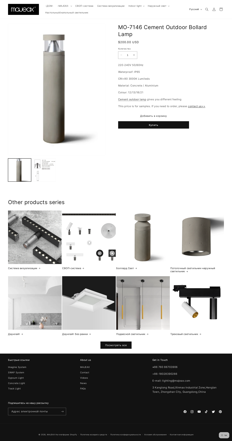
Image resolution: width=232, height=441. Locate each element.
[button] (64, 6)
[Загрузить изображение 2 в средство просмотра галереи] (44, 170)
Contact (84, 372)
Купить (153, 125)
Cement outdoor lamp (132, 99)
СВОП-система (71, 268)
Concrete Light (16, 383)
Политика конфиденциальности (125, 434)
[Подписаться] (62, 411)
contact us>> (196, 106)
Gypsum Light (16, 378)
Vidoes (84, 378)
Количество (124, 48)
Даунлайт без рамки (75, 334)
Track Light (14, 388)
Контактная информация (181, 434)
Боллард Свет (125, 268)
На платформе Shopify (66, 434)
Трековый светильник (184, 334)
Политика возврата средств (93, 434)
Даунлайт (14, 334)
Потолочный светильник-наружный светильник (192, 270)
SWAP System (16, 372)
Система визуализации (22, 268)
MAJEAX (85, 367)
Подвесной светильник (130, 334)
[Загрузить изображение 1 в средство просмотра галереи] (19, 170)
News (83, 383)
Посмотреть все (116, 345)
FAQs (83, 388)
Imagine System (17, 367)
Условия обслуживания (155, 434)
